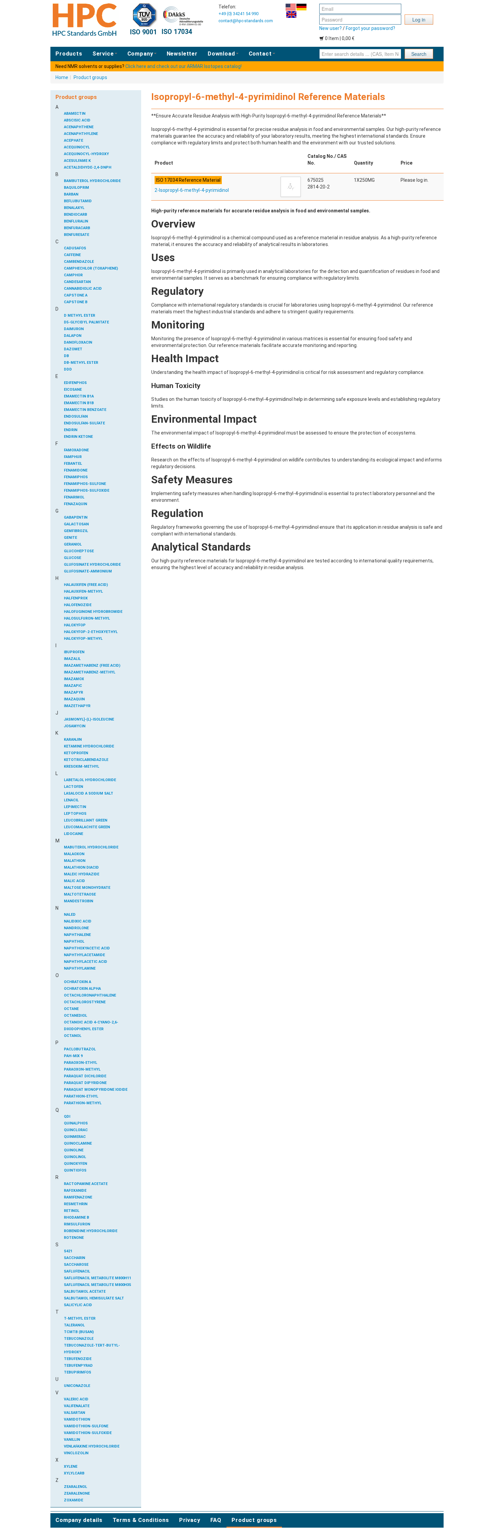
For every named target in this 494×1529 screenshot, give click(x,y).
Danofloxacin (78, 342)
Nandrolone (76, 928)
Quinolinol (75, 1157)
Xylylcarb (74, 1473)
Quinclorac (76, 1130)
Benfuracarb (77, 228)
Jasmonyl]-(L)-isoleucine (89, 719)
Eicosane (73, 389)
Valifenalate (76, 1406)
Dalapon (72, 336)
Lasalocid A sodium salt (88, 793)
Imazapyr (73, 692)
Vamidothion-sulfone (86, 1426)
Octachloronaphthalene (90, 995)
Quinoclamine (78, 1143)
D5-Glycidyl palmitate (86, 322)
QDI (67, 1116)
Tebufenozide (77, 1359)
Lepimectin (75, 807)
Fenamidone (75, 470)
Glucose (72, 558)
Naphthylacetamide (84, 955)
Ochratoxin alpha (82, 988)
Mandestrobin (78, 901)
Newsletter (182, 53)
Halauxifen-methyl (83, 591)
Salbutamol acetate (85, 1291)
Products (68, 53)
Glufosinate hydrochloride (92, 564)
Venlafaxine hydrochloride (91, 1446)
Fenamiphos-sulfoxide (86, 490)
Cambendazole (79, 261)
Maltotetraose (80, 894)
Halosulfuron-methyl (87, 618)
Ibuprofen (74, 652)
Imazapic (73, 686)
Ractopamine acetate (86, 1184)
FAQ (216, 1520)
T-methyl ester (79, 1318)
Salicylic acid (78, 1305)
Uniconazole (77, 1386)
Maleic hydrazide (81, 874)
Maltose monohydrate (87, 887)
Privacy (189, 1520)
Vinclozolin (76, 1453)
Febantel (73, 463)
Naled (70, 914)
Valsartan (74, 1413)
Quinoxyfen (75, 1163)
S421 (68, 1251)
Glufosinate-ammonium (88, 571)
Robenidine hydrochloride (90, 1231)
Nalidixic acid (77, 921)
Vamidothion (77, 1419)
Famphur (73, 457)
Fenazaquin (75, 504)
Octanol (72, 1036)
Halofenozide (77, 605)
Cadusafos (75, 248)
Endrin (70, 430)
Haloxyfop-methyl (83, 638)
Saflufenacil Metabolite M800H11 (97, 1278)
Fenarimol (74, 497)
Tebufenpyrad (78, 1365)
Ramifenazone (78, 1197)
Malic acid (74, 881)
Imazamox (74, 679)
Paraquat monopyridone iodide (95, 1089)
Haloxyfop (75, 625)
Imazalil (72, 659)
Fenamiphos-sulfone (85, 484)
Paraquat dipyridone (85, 1083)
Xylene (70, 1466)
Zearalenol (75, 1487)
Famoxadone (76, 450)
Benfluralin (76, 221)
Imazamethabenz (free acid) (92, 665)
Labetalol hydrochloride (90, 780)
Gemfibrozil (76, 531)
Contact (260, 53)
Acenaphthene (78, 127)
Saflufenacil (77, 1271)
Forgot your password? (370, 28)
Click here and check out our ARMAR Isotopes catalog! (183, 66)
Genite (70, 537)
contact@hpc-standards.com (245, 20)
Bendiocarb (75, 214)
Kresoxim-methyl (81, 766)
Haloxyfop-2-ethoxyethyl (91, 632)
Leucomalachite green (87, 827)
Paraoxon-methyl (82, 1069)
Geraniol (73, 544)
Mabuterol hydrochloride (91, 847)
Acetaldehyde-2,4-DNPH (87, 167)
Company (140, 53)
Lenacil (71, 800)
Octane (71, 1009)
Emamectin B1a (79, 396)
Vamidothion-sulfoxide (88, 1433)
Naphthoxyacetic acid (87, 948)
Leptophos (75, 813)
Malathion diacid (81, 867)
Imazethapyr (77, 706)
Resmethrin (75, 1204)
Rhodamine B (76, 1217)
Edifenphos (75, 383)
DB (66, 356)
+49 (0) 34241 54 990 (238, 13)
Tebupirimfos (77, 1372)
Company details (78, 1520)
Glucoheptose (79, 551)
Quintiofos (75, 1170)
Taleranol (74, 1325)
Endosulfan (76, 416)
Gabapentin (75, 517)
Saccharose (76, 1264)
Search (418, 53)
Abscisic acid (77, 120)
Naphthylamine (79, 968)
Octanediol (75, 1015)
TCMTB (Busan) (79, 1332)
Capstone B (75, 302)
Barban (71, 194)
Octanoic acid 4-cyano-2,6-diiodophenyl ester (91, 1025)
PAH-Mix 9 (73, 1056)
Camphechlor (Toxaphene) (91, 268)
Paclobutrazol (80, 1049)
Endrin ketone (78, 437)
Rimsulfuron (77, 1224)
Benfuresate (76, 235)
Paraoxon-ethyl (80, 1063)
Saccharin (74, 1258)
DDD (68, 369)
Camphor (73, 275)
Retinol (71, 1211)
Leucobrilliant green (85, 820)
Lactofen (73, 787)
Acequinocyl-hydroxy (86, 154)
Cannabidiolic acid (83, 288)
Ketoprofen (76, 753)
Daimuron (74, 329)
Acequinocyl (77, 147)
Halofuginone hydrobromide (93, 612)
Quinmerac (75, 1137)
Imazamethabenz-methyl (89, 672)
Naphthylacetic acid (85, 962)
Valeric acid (76, 1399)
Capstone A (75, 295)
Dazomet (73, 349)
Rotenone (74, 1238)
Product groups (90, 77)
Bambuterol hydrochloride (92, 181)
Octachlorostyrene (85, 1002)
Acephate (73, 140)
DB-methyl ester (81, 362)
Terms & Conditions (141, 1520)
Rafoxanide (75, 1190)
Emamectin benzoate (85, 410)
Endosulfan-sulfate (84, 423)
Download (221, 53)
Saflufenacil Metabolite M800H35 (97, 1285)
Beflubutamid (78, 201)
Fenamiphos (76, 477)
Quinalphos (76, 1123)
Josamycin (74, 726)
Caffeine (72, 255)
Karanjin (73, 739)
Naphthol (74, 941)
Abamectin (74, 113)
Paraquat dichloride (85, 1076)
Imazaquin (74, 699)
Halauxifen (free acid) (86, 585)
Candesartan (77, 282)
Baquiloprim (76, 187)
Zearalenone (77, 1493)
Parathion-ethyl (81, 1096)
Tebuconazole (78, 1338)
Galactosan (76, 524)
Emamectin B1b (79, 403)
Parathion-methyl (82, 1103)
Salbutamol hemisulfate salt (94, 1298)
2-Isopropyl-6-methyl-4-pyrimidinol (192, 190)
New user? (330, 28)
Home (61, 77)
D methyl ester (79, 315)
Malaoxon (74, 854)
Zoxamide (73, 1500)
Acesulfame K (77, 161)
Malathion (74, 861)
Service (103, 53)
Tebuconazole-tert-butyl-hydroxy (92, 1348)
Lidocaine (73, 834)
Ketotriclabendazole (86, 760)
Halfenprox (76, 598)
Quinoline (73, 1150)
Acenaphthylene (81, 134)
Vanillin (72, 1439)
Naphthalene (77, 935)
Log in (418, 19)
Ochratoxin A (77, 982)
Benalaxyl (74, 208)
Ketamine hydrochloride (89, 746)
